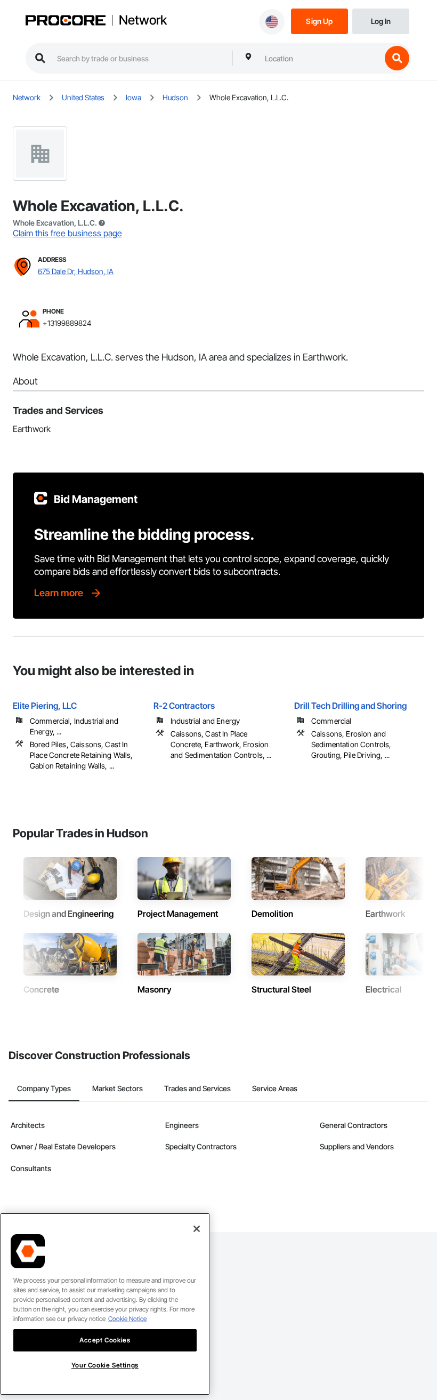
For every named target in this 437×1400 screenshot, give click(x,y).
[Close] (196, 1229)
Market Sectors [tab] (117, 1088)
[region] (105, 1304)
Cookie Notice (127, 1319)
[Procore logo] (66, 21)
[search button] (397, 58)
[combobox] (320, 58)
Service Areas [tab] (274, 1088)
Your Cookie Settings (105, 1365)
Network (143, 20)
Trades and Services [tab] (197, 1088)
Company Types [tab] (44, 1088)
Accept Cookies (104, 1340)
